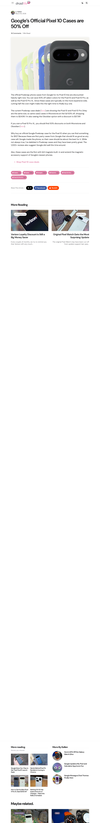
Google (42, 173)
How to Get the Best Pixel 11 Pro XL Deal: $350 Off (19, 791)
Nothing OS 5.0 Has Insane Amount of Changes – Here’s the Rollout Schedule (37, 793)
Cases (17, 173)
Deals (29, 173)
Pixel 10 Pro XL (19, 177)
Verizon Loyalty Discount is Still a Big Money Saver (28, 236)
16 (16, 33)
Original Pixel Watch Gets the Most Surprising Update (71, 236)
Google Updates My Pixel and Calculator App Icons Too (75, 765)
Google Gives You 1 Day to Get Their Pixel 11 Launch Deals (19, 770)
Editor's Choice (19, 813)
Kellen (19, 12)
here (43, 110)
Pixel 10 (54, 173)
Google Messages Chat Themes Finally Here (76, 776)
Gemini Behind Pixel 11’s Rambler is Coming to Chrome (38, 770)
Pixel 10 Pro (68, 173)
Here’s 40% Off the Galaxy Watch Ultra (74, 753)
